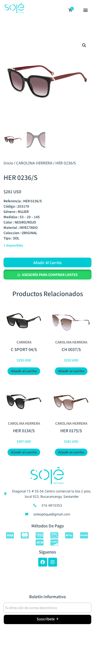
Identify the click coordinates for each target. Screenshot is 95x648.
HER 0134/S (24, 430)
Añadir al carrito (47, 262)
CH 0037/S (71, 349)
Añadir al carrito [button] (24, 371)
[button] (85, 10)
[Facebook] (42, 562)
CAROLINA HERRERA (34, 163)
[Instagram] (52, 562)
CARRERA (24, 342)
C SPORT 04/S (24, 349)
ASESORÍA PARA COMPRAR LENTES (50, 274)
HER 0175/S (71, 430)
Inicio (8, 163)
